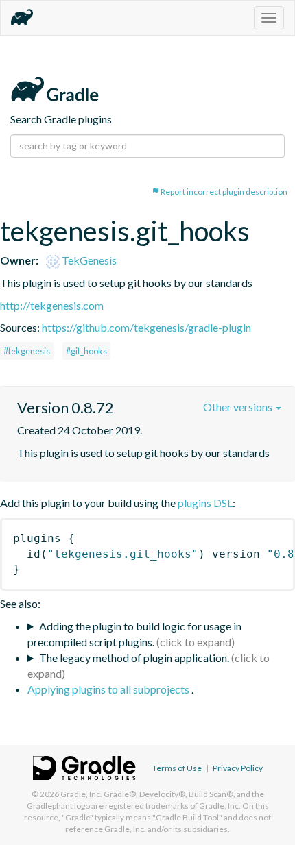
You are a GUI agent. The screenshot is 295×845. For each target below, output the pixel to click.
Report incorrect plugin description (223, 191)
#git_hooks (86, 350)
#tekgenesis (26, 350)
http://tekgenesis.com (52, 305)
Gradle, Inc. (81, 794)
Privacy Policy (238, 768)
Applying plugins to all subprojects (109, 689)
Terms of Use (177, 768)
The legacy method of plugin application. (134, 657)
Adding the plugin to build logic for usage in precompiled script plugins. (134, 634)
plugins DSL (205, 502)
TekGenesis (88, 260)
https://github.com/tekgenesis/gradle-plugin (146, 327)
